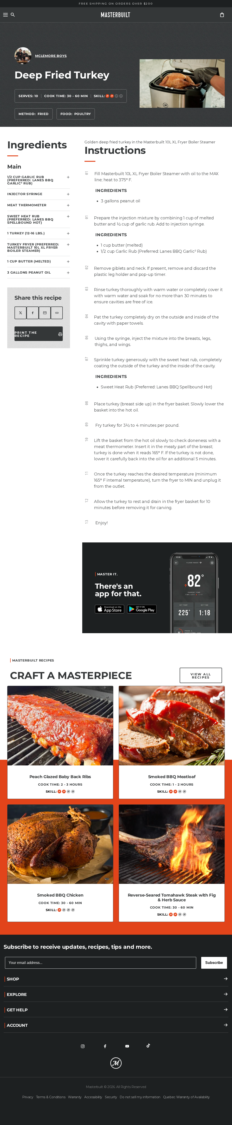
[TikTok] (149, 1046)
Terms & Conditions (51, 1097)
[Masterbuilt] (116, 15)
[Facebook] (105, 1046)
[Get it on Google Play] (109, 609)
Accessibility (93, 1097)
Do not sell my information (140, 1097)
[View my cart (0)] (222, 14)
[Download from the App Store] (142, 609)
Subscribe (214, 963)
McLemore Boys (51, 56)
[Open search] (12, 14)
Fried (43, 113)
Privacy (28, 1097)
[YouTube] (127, 1046)
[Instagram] (82, 1046)
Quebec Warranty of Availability (186, 1097)
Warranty (75, 1097)
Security (111, 1097)
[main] (116, 476)
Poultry (82, 113)
